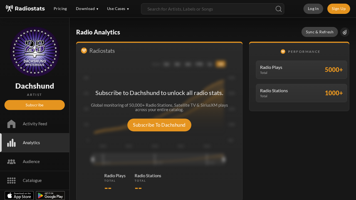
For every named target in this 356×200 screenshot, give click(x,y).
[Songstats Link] (344, 32)
